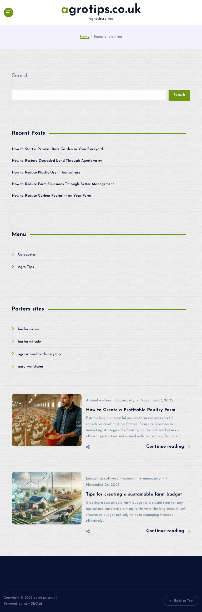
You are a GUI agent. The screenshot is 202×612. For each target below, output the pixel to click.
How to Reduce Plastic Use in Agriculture (46, 172)
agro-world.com (30, 366)
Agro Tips (26, 267)
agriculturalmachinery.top (39, 354)
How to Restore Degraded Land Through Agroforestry (57, 160)
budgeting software (102, 479)
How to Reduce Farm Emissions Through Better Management (63, 184)
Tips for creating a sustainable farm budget (134, 494)
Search (20, 75)
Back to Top (183, 601)
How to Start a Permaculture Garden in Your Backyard (57, 149)
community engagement (143, 479)
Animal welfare (99, 400)
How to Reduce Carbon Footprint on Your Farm (51, 195)
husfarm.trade (29, 341)
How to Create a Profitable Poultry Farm (130, 410)
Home (85, 36)
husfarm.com (28, 329)
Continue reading (166, 446)
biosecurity (125, 400)
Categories (27, 254)
